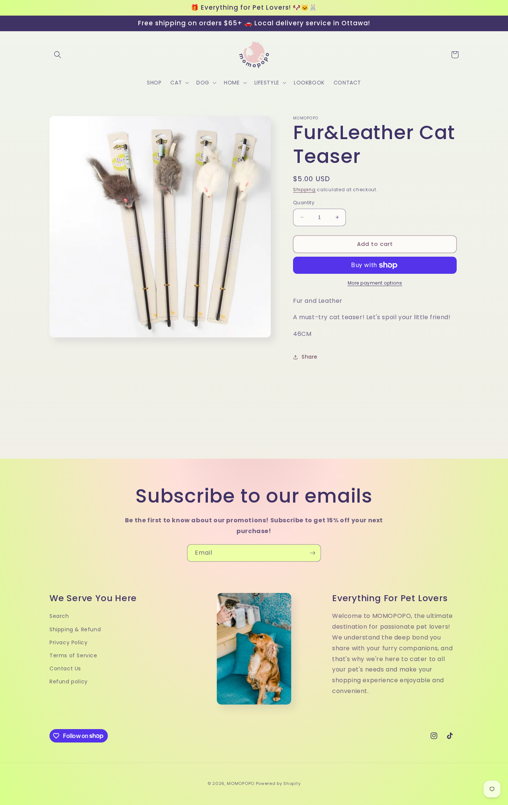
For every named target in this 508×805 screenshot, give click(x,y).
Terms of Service (73, 655)
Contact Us (65, 668)
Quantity (303, 202)
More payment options (375, 283)
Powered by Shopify (278, 783)
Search (59, 616)
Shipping (304, 189)
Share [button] (310, 356)
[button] (57, 54)
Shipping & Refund (75, 629)
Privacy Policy (68, 642)
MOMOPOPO (240, 783)
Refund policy (68, 681)
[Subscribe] (312, 553)
